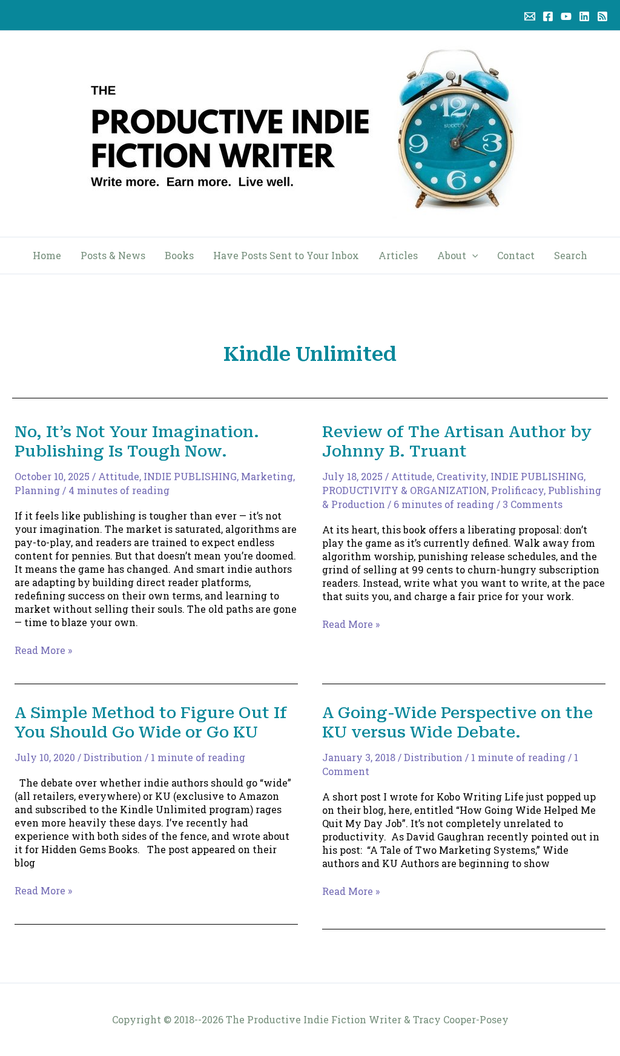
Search (570, 255)
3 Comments (532, 504)
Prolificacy (517, 490)
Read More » (43, 650)
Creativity (461, 476)
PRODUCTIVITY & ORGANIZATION (404, 490)
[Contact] (529, 16)
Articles (398, 255)
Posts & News (113, 255)
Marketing (267, 476)
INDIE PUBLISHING (190, 476)
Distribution (113, 757)
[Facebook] (547, 16)
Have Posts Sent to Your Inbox (286, 255)
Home (47, 255)
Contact (516, 255)
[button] (472, 255)
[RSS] (602, 16)
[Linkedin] (584, 16)
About (451, 255)
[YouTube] (566, 16)
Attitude (118, 476)
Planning (37, 490)
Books (179, 255)
